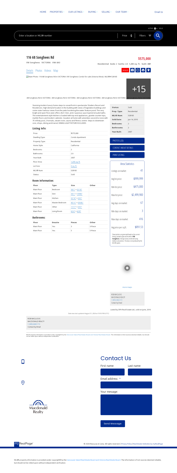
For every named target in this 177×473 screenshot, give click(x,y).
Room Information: (43, 180)
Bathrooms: (38, 217)
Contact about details (123, 147)
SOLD (161, 28)
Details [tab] (29, 70)
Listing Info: (39, 128)
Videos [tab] (47, 70)
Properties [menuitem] (56, 12)
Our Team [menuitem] (121, 12)
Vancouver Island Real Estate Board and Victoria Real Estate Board (88, 334)
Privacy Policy (126, 444)
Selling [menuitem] (106, 12)
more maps (127, 287)
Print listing (118, 155)
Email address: (110, 378)
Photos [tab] (38, 70)
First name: (107, 365)
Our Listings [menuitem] (75, 12)
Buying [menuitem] (92, 12)
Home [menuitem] (43, 12)
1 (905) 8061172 (116, 300)
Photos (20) (118, 140)
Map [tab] (55, 70)
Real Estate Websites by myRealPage (148, 444)
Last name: (134, 365)
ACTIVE (150, 28)
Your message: (109, 391)
